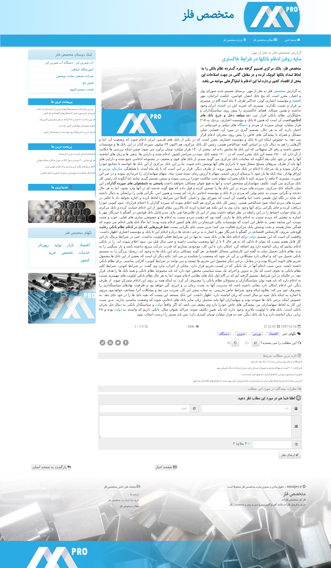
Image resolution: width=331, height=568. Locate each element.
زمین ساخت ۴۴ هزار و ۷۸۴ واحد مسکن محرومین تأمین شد (66, 120)
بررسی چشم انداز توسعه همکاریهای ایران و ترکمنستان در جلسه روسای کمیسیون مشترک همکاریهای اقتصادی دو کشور (246, 381)
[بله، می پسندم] (256, 343)
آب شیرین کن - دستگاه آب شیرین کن (69, 62)
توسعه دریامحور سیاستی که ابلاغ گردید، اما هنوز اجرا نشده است (271, 374)
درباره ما (134, 494)
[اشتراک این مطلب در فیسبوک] (125, 342)
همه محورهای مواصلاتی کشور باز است (76, 126)
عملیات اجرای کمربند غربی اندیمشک (76, 154)
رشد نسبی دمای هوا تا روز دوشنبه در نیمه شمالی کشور (69, 132)
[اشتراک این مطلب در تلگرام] (102, 342)
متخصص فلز (207, 16)
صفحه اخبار (164, 467)
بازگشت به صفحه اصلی (49, 467)
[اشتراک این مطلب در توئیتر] (118, 342)
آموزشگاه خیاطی (82, 69)
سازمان (117, 168)
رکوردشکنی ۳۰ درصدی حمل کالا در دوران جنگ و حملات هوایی (65, 160)
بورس (106, 168)
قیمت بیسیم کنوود (82, 89)
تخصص (67, 252)
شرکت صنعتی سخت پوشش (75, 76)
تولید (58, 245)
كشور (85, 260)
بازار (70, 245)
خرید (52, 252)
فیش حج (88, 83)
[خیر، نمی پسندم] (235, 343)
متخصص (280, 91)
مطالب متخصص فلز (263, 40)
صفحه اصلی (290, 40)
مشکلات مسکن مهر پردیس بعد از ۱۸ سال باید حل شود (275, 362)
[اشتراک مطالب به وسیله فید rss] (110, 342)
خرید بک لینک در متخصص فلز (123, 500)
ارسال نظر (288, 455)
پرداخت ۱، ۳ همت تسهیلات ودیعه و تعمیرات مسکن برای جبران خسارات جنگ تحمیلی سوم (258, 368)
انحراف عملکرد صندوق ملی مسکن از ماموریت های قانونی (67, 173)
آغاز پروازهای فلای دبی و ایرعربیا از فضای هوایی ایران (69, 167)
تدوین (241, 334)
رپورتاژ (43, 245)
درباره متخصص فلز (233, 40)
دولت (252, 236)
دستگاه (242, 125)
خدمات (84, 252)
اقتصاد (296, 100)
